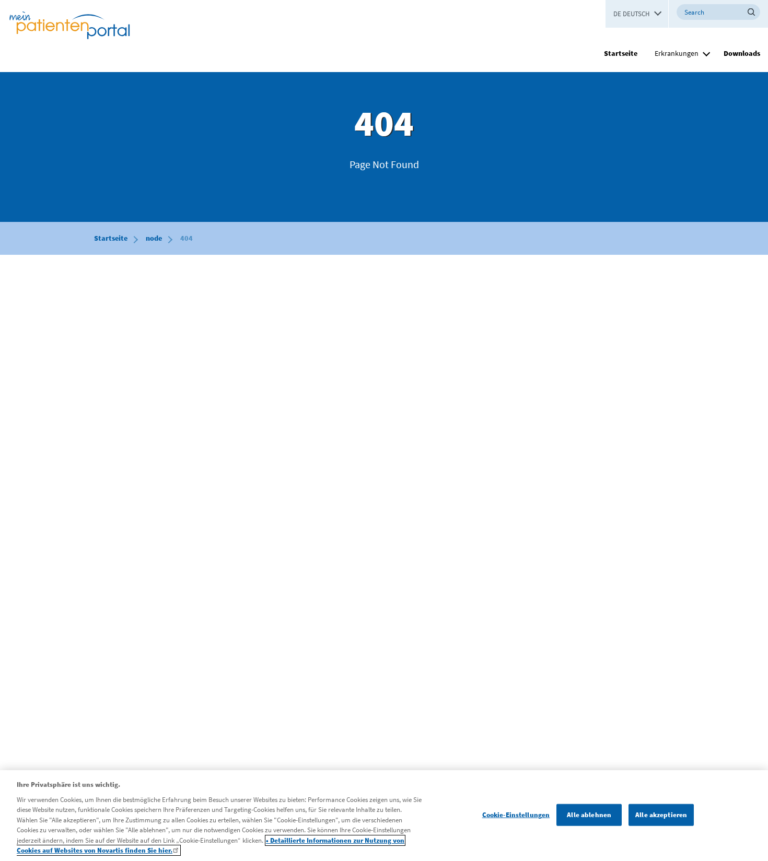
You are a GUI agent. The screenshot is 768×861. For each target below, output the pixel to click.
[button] (706, 52)
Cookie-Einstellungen (516, 814)
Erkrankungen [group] (677, 53)
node (154, 238)
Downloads (742, 53)
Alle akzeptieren (661, 814)
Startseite (620, 53)
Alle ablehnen (589, 814)
